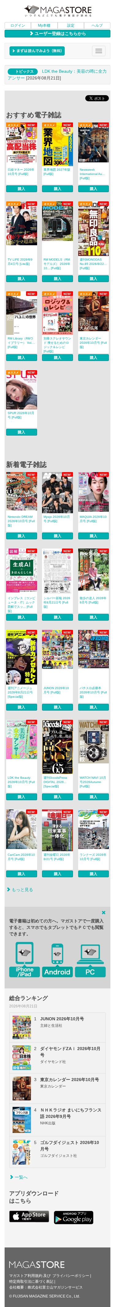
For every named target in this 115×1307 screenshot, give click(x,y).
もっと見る (21, 889)
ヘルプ (97, 25)
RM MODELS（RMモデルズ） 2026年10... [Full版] (57, 264)
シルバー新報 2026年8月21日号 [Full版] (57, 602)
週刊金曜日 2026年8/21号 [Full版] (57, 857)
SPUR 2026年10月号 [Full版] (21, 415)
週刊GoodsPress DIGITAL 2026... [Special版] (55, 782)
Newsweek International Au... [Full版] (92, 174)
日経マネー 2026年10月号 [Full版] (21, 172)
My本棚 (44, 25)
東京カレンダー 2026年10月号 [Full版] (93, 343)
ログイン (17, 25)
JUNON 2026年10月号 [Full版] (56, 690)
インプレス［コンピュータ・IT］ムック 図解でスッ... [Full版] (21, 604)
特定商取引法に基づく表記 (31, 1281)
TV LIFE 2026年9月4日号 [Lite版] (20, 262)
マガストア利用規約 (25, 1276)
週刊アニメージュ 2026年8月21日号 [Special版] (20, 692)
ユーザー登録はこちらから (59, 33)
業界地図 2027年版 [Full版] (57, 172)
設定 (71, 25)
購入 (21, 189)
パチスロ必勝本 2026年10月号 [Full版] (93, 692)
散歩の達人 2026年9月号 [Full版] (93, 600)
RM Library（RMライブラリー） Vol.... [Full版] (21, 343)
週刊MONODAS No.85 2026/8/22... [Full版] (93, 264)
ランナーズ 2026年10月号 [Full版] (93, 857)
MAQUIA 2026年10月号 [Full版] (93, 519)
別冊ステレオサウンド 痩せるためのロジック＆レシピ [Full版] (57, 345)
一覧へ (20, 1177)
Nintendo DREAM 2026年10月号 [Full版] (21, 521)
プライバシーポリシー (70, 1276)
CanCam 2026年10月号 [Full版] (21, 857)
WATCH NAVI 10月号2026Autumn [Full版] (93, 782)
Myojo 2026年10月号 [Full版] (57, 519)
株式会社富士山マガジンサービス (55, 1287)
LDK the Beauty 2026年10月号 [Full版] (21, 782)
